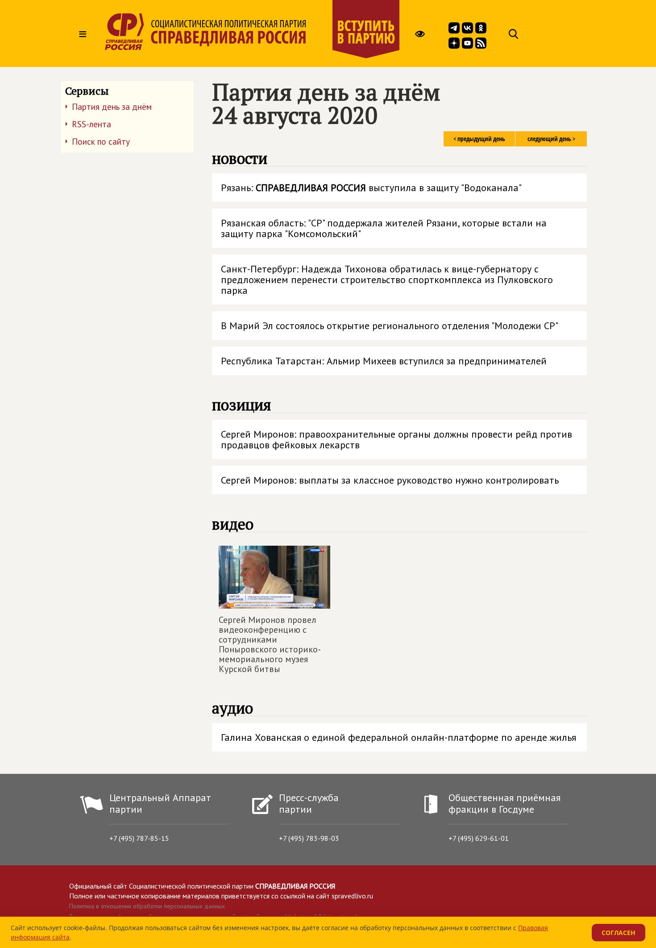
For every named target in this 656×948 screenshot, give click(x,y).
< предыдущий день (479, 138)
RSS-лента (91, 124)
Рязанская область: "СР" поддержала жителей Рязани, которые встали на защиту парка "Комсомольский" (384, 228)
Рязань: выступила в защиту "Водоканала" (371, 187)
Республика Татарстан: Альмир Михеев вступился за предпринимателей (384, 361)
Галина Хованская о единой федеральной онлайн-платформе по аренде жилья (398, 737)
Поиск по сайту (101, 141)
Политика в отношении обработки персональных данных (147, 906)
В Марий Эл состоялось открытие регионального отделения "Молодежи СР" (389, 325)
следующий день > (551, 138)
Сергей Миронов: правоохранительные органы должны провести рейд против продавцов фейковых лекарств (396, 439)
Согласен (618, 932)
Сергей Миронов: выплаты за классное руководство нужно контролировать (390, 480)
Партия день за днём (112, 106)
